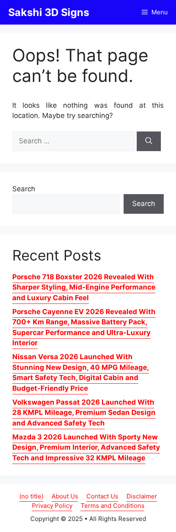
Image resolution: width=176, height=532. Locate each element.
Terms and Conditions (112, 505)
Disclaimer (141, 496)
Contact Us (102, 496)
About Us (65, 496)
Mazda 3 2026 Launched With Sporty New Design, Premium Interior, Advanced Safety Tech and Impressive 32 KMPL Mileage (86, 447)
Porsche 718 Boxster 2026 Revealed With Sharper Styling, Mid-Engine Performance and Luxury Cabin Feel (84, 287)
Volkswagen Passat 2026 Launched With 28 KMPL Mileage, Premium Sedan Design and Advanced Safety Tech (84, 412)
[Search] (149, 141)
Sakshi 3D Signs (48, 12)
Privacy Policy (52, 505)
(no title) (31, 496)
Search (23, 189)
